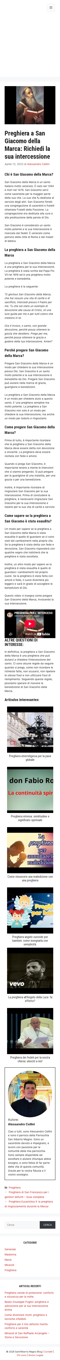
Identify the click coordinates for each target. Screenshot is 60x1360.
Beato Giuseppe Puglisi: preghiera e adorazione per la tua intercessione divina (27, 1305)
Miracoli (9, 1264)
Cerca (47, 1224)
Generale (10, 1249)
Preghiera (15, 1187)
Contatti (48, 1351)
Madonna (10, 1254)
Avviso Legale (35, 1355)
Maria (8, 1259)
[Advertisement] (30, 47)
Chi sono (21, 1355)
